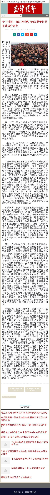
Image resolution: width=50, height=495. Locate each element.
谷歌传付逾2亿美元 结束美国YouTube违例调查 (24, 432)
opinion (32, 29)
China (26, 29)
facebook (6, 396)
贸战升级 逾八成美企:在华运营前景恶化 (20, 437)
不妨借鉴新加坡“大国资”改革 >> (33, 389)
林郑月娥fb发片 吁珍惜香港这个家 (28, 468)
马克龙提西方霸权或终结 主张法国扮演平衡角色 (24, 412)
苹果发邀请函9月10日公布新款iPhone (30, 458)
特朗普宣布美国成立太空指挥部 (16, 477)
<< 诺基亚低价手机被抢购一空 (16, 389)
